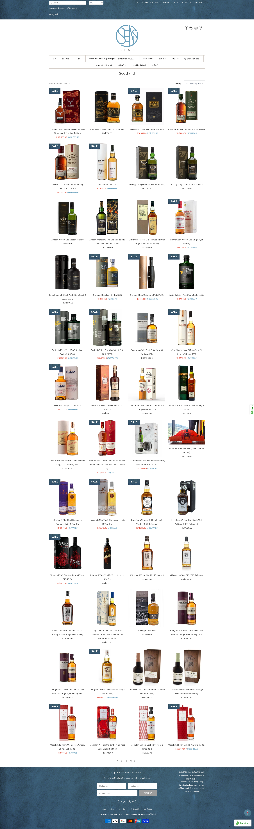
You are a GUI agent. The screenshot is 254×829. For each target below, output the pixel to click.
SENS (106, 814)
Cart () (187, 3)
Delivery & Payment (151, 3)
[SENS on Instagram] (196, 28)
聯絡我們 (166, 3)
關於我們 (122, 809)
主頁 (136, 3)
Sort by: (178, 83)
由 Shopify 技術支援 (148, 814)
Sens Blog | (139, 65)
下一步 (129, 761)
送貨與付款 (135, 809)
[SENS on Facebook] (186, 28)
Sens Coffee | (104, 65)
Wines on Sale (148, 59)
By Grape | (191, 59)
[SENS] (127, 38)
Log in (175, 3)
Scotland (127, 73)
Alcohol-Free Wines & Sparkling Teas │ (111, 59)
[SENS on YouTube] (191, 28)
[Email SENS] (200, 28)
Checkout (199, 3)
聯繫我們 (148, 809)
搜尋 (112, 809)
